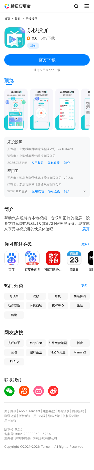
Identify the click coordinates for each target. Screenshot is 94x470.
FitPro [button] (14, 361)
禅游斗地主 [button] (57, 352)
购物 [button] (14, 315)
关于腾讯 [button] (10, 411)
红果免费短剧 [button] (58, 343)
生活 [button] (80, 305)
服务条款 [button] (49, 411)
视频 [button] (36, 296)
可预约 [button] (14, 296)
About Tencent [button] (29, 411)
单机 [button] (58, 296)
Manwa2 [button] (80, 352)
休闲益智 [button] (36, 305)
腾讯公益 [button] (10, 416)
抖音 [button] (80, 343)
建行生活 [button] (36, 352)
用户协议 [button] (10, 420)
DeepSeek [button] (36, 343)
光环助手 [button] (14, 343)
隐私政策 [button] (54, 163)
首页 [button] (7, 19)
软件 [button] (18, 19)
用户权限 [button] (39, 416)
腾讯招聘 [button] (78, 411)
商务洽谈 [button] (63, 411)
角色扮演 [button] (80, 296)
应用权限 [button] (38, 163)
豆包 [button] (14, 352)
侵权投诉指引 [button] (72, 416)
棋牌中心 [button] (58, 305)
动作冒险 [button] (14, 305)
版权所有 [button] (25, 416)
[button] (17, 6)
